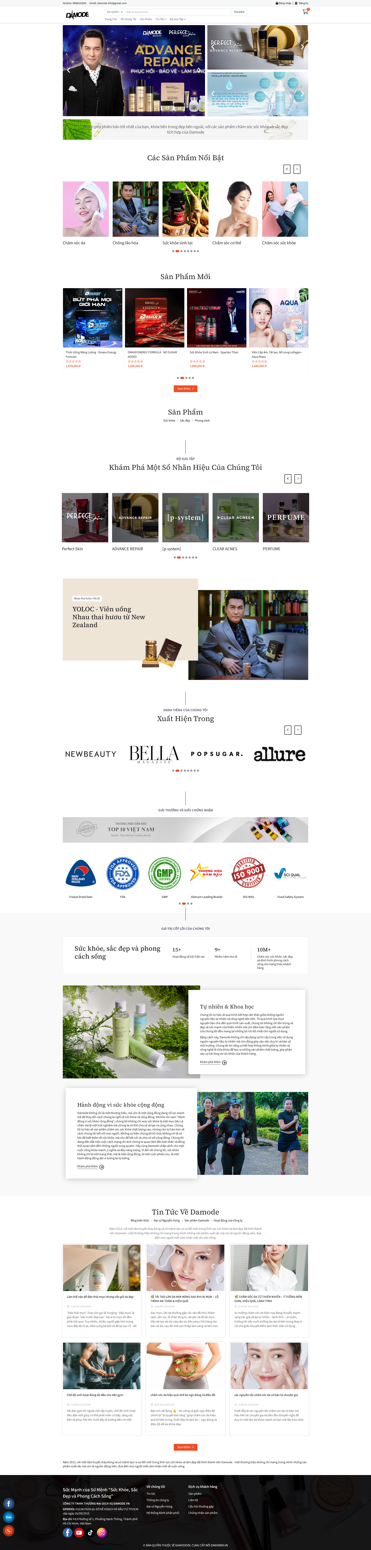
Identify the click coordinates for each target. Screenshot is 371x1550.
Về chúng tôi (128, 19)
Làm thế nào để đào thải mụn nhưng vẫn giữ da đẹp (100, 1297)
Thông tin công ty (157, 1500)
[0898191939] (9, 1531)
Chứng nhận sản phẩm (203, 1513)
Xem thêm (184, 389)
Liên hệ (193, 1500)
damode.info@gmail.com (112, 3)
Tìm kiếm (239, 12)
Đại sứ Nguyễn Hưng (159, 1506)
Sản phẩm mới (186, 277)
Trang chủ (111, 19)
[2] (216, 754)
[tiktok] (90, 1532)
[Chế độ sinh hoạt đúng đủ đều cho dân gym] (101, 1366)
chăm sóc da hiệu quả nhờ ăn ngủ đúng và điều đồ (183, 1395)
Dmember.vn (219, 1545)
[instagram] (102, 1532)
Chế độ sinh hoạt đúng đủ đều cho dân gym (95, 1395)
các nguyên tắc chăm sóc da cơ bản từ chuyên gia (266, 1395)
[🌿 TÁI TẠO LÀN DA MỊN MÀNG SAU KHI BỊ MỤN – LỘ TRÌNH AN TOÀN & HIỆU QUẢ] (185, 1268)
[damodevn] (78, 15)
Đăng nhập (284, 3)
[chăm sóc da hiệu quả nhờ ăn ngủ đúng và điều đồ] (185, 1366)
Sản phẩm (146, 19)
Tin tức (160, 19)
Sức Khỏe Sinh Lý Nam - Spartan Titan (276, 352)
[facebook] (67, 1532)
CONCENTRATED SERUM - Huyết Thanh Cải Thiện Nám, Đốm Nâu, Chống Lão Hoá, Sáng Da (93, 356)
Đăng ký (303, 3)
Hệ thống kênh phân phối (162, 1513)
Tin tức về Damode (185, 1212)
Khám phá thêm (210, 1062)
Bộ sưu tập (177, 19)
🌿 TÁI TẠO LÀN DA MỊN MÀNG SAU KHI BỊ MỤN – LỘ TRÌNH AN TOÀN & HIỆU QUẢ (185, 1299)
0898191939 (79, 3)
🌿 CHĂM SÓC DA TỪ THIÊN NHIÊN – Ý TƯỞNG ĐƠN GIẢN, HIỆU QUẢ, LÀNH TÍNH (268, 1299)
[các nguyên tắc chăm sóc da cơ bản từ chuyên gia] (269, 1366)
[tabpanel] (136, 214)
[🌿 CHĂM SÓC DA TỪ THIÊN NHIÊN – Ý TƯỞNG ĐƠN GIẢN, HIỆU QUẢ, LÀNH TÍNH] (269, 1268)
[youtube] (79, 1532)
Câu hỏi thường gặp (201, 1506)
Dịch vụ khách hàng (202, 1487)
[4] (91, 754)
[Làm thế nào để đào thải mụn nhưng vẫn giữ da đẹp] (101, 1268)
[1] (279, 754)
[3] (154, 754)
